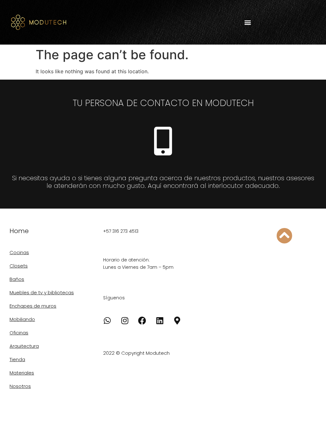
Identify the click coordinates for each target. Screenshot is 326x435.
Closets (19, 265)
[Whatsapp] (107, 320)
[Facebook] (142, 320)
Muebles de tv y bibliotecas (42, 292)
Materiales (22, 372)
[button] (247, 22)
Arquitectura (24, 346)
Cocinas (19, 252)
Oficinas (19, 332)
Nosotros (20, 386)
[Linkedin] (160, 320)
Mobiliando (22, 319)
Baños (17, 279)
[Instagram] (125, 320)
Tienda (17, 359)
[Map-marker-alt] (177, 320)
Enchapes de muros (33, 306)
